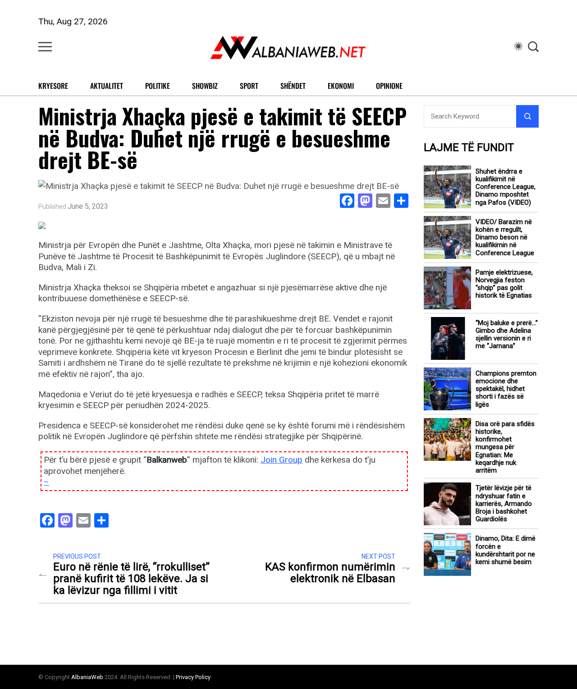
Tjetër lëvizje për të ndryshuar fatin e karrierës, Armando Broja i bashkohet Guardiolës (504, 504)
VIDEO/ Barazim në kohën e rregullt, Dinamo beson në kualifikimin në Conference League (505, 237)
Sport (249, 85)
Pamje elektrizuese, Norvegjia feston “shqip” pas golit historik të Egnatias (504, 284)
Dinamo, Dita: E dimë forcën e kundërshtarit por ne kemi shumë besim (506, 550)
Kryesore (53, 85)
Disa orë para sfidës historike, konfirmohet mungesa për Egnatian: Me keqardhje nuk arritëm (505, 447)
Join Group (281, 460)
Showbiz (205, 85)
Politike (157, 85)
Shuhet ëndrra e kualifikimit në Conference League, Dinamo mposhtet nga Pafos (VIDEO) (506, 187)
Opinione (389, 85)
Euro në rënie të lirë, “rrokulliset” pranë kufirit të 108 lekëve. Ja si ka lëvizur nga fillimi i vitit (131, 578)
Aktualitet (106, 85)
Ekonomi (341, 85)
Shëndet (293, 85)
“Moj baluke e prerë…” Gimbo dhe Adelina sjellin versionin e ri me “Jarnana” (507, 334)
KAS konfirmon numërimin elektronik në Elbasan (330, 572)
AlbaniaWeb (87, 677)
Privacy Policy (193, 677)
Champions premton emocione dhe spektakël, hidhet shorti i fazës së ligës (506, 389)
